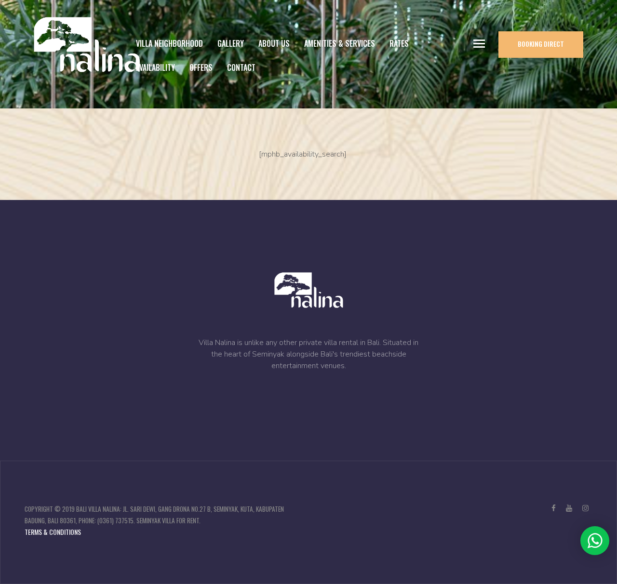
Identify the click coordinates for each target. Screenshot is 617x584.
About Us (274, 43)
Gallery (230, 43)
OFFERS (201, 67)
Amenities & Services (339, 43)
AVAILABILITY (155, 67)
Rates (399, 43)
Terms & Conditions (53, 532)
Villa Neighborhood (169, 43)
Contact (241, 67)
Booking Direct (541, 44)
